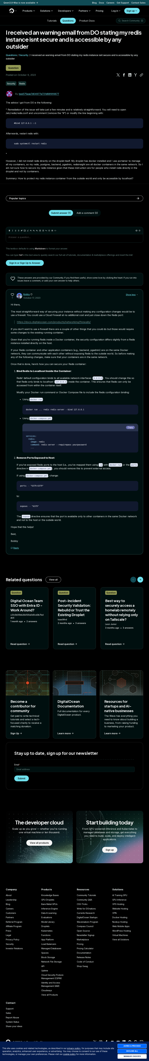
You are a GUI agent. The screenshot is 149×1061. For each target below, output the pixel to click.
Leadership (11, 899)
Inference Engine (49, 908)
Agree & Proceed (132, 1046)
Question (13, 67)
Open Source (83, 931)
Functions (45, 935)
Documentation (84, 953)
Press (8, 931)
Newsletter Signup (85, 935)
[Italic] (12, 230)
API (42, 966)
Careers (110, 2)
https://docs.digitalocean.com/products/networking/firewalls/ (54, 322)
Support (10, 1008)
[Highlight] (28, 230)
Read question (18, 644)
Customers (11, 913)
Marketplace (83, 939)
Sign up (131, 10)
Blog (94, 2)
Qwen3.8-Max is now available (19, 2)
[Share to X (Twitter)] (118, 75)
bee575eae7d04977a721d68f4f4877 (39, 93)
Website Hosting (120, 908)
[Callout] (49, 230)
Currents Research (86, 913)
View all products (39, 842)
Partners (10, 917)
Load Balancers (48, 944)
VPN (114, 913)
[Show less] (137, 295)
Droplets (45, 926)
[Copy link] (141, 75)
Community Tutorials (86, 895)
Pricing (80, 944)
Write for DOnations (86, 908)
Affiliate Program (14, 926)
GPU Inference (119, 899)
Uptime (44, 970)
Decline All (132, 1051)
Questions (67, 20)
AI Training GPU (119, 895)
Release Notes (84, 957)
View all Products (49, 995)
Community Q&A (84, 899)
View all (53, 579)
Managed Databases (51, 948)
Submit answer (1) (61, 212)
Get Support (123, 2)
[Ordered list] (43, 230)
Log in (114, 10)
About (8, 895)
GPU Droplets (47, 899)
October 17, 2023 (31, 298)
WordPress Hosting (121, 931)
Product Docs (87, 20)
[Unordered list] (40, 230)
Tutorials (52, 20)
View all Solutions (120, 939)
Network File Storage (51, 961)
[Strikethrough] (18, 230)
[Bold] (9, 230)
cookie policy (69, 1054)
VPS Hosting (118, 904)
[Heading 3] (37, 230)
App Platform (47, 939)
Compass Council (85, 926)
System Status (12, 1022)
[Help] (139, 230)
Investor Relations (14, 948)
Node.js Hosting (119, 922)
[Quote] (46, 230)
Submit (21, 778)
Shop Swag (82, 966)
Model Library (48, 922)
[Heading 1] (31, 230)
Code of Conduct (85, 961)
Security (23, 55)
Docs (101, 2)
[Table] (52, 230)
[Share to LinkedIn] (130, 75)
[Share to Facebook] (124, 75)
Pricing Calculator (85, 948)
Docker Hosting (119, 917)
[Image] (25, 230)
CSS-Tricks (82, 904)
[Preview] (136, 230)
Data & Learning (48, 913)
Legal (8, 935)
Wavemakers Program (87, 922)
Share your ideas (14, 1026)
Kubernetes (47, 931)
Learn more (64, 733)
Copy (130, 427)
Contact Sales (138, 2)
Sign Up (14, 733)
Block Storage (48, 957)
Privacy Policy (12, 939)
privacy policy (73, 1048)
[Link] (22, 230)
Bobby (26, 294)
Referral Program (14, 922)
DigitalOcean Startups (87, 917)
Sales (8, 1013)
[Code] (55, 230)
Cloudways (46, 990)
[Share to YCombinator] (135, 75)
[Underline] (15, 230)
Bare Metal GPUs (49, 904)
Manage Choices (132, 1056)
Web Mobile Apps (121, 926)
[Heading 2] (34, 230)
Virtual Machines (120, 935)
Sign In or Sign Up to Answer (24, 262)
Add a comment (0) (87, 212)
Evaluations (46, 917)
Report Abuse (12, 1017)
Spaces (45, 953)
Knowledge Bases (50, 895)
